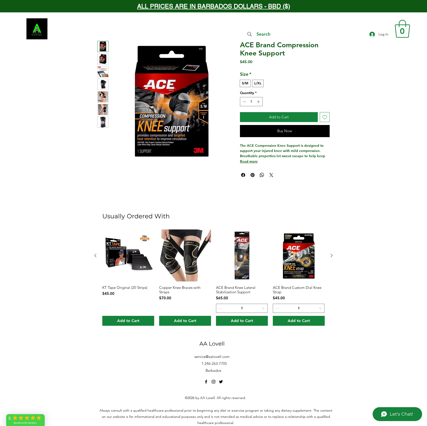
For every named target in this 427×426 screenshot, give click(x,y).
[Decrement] (244, 101)
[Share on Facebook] (243, 175)
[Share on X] (271, 175)
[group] (213, 277)
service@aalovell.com (212, 356)
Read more (249, 161)
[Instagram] (213, 381)
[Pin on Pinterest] (253, 175)
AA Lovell (212, 343)
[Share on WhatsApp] (262, 175)
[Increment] (259, 101)
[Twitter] (220, 381)
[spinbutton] (251, 101)
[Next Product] (332, 255)
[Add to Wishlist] (325, 117)
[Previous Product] (95, 255)
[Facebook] (206, 381)
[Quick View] (128, 255)
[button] (402, 29)
